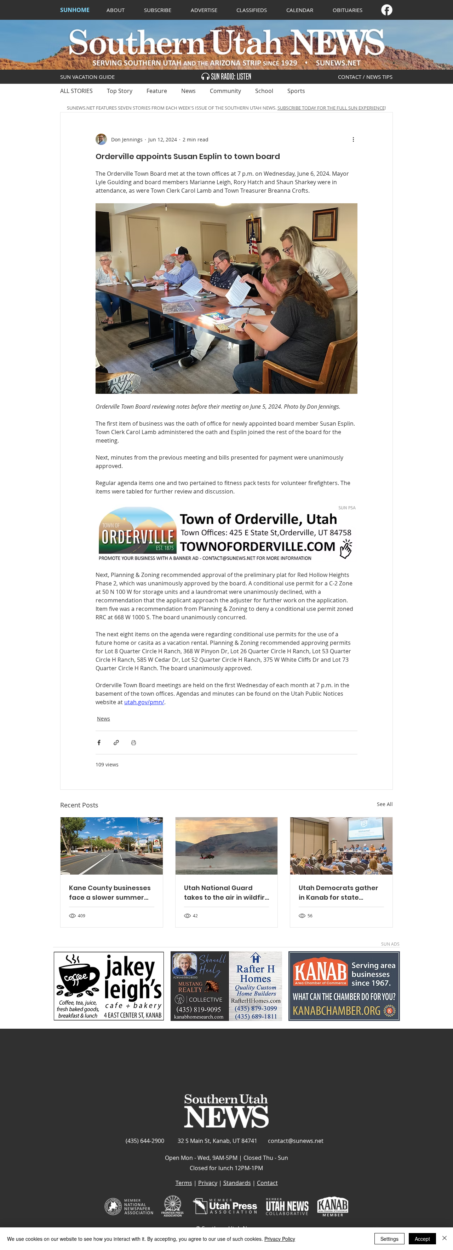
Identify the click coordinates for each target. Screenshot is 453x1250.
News (188, 91)
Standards (237, 1183)
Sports (296, 91)
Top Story (119, 91)
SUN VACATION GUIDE (87, 76)
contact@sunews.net (295, 1141)
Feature (157, 91)
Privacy (207, 1183)
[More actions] (353, 139)
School (264, 91)
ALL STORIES (76, 91)
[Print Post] (133, 742)
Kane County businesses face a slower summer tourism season (110, 892)
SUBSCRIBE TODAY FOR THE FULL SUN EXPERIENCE (331, 108)
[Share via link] (116, 742)
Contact (267, 1183)
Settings (389, 1238)
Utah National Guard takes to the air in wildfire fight (226, 892)
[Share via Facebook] (99, 742)
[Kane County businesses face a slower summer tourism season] (112, 846)
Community (225, 91)
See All (385, 804)
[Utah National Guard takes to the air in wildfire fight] (227, 846)
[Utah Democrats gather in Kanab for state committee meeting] (341, 846)
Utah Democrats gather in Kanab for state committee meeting (338, 892)
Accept (422, 1238)
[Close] (444, 1238)
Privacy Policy (279, 1238)
